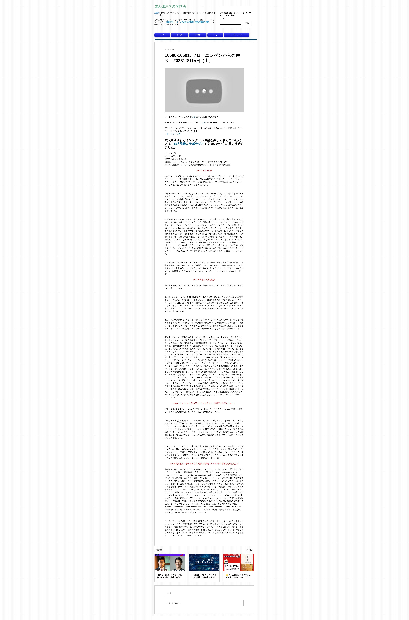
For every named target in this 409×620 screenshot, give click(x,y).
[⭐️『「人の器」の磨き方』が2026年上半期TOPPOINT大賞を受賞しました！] (238, 562)
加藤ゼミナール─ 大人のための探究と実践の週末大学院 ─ (188, 22)
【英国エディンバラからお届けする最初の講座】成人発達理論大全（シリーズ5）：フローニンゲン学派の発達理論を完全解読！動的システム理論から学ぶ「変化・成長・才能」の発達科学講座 (204, 576)
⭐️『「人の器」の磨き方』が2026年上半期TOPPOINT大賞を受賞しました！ (238, 576)
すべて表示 (250, 550)
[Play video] (204, 90)
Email (222, 19)
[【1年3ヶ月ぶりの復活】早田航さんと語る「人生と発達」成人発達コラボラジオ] (170, 562)
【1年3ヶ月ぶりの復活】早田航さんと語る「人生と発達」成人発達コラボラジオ (169, 576)
